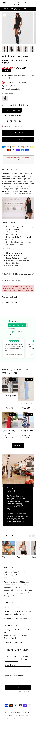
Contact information (24, 719)
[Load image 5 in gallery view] (32, 49)
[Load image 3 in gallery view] (19, 49)
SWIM (4, 557)
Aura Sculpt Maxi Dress (26, 404)
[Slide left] (30, 535)
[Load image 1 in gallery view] (5, 49)
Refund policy (13, 715)
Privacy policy (26, 712)
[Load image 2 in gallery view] (12, 49)
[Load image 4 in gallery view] (26, 49)
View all (18, 445)
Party (19, 557)
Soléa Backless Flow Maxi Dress (9, 396)
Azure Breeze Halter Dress (26, 431)
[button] (4, 3)
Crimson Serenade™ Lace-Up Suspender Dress (9, 432)
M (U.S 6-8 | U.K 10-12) (12, 115)
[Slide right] (33, 535)
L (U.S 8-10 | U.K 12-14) (13, 121)
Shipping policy (12, 719)
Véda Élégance (15, 712)
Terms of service (24, 715)
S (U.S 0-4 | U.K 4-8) (12, 110)
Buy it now (18, 139)
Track (18, 687)
